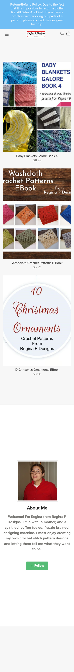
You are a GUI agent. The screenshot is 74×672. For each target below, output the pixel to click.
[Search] (62, 33)
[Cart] (70, 34)
